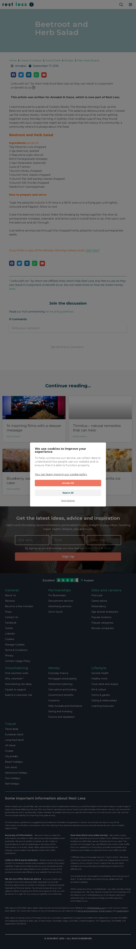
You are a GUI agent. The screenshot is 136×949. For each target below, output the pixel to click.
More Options (68, 500)
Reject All (68, 493)
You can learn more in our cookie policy (61, 474)
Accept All (68, 483)
